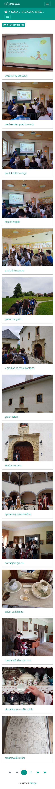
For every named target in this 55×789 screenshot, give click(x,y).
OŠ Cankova (12, 4)
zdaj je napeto (12, 221)
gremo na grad (13, 319)
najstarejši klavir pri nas (18, 660)
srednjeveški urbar (15, 758)
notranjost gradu (14, 563)
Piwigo (33, 783)
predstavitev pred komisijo (19, 124)
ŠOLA (14, 11)
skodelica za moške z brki (19, 709)
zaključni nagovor (14, 270)
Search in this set (15, 25)
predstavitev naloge (16, 173)
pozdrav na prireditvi (16, 75)
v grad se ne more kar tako (19, 368)
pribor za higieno (14, 611)
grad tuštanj (11, 416)
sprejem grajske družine (18, 514)
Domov (6, 12)
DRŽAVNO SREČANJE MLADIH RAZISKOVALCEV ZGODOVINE (33, 11)
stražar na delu (13, 465)
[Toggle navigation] (47, 4)
